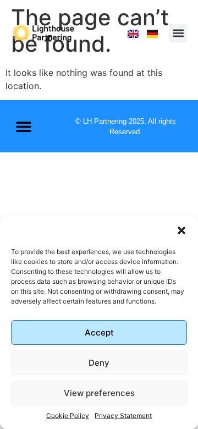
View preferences (99, 393)
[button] (181, 230)
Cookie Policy (67, 415)
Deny (99, 363)
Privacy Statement (123, 415)
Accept (99, 332)
